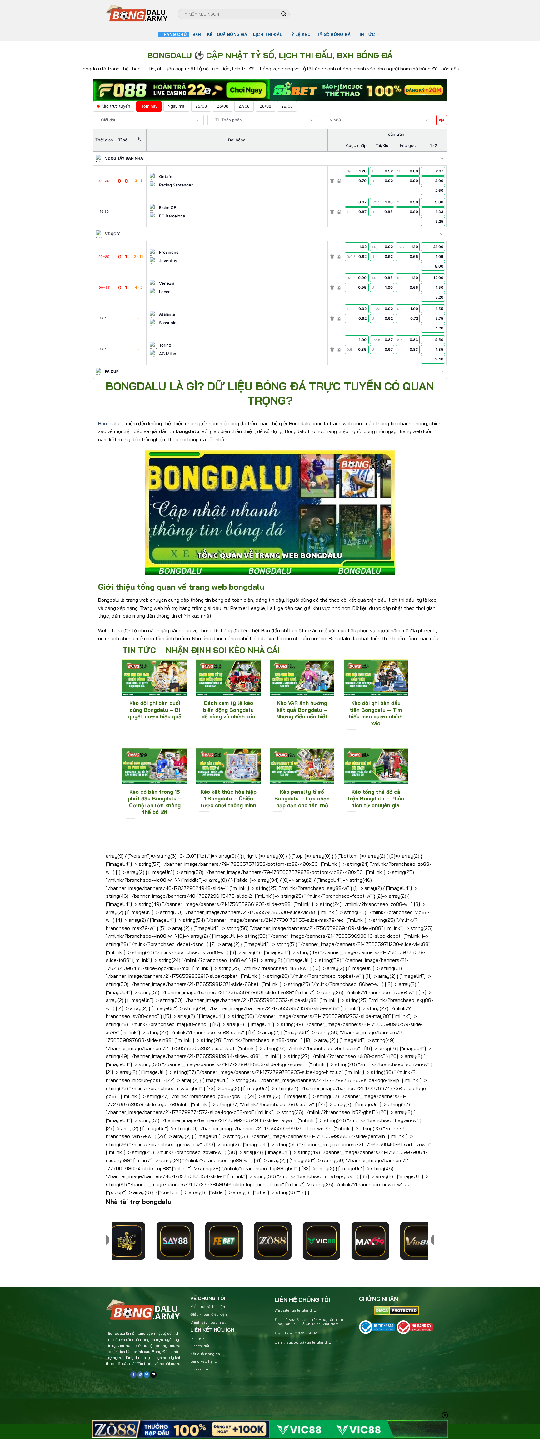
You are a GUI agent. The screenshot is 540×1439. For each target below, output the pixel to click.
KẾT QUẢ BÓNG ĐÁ (227, 34)
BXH (196, 34)
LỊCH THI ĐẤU (267, 34)
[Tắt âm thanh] (441, 120)
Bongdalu (108, 423)
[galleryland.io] (137, 14)
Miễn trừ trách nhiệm (208, 1306)
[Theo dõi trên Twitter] (147, 1374)
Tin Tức (366, 34)
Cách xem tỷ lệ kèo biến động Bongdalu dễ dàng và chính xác (228, 710)
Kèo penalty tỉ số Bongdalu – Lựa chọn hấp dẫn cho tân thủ (302, 798)
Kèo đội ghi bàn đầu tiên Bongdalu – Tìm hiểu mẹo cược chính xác (375, 713)
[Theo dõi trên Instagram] (140, 1374)
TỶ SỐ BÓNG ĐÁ (334, 34)
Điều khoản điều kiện (208, 1314)
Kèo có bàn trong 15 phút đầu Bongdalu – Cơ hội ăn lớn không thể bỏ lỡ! (155, 801)
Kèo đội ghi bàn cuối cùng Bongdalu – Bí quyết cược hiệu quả (155, 710)
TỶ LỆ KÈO (299, 34)
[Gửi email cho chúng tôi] (153, 1374)
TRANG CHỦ (173, 34)
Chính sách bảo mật (208, 1322)
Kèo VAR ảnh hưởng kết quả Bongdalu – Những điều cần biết (302, 710)
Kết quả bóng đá (205, 1353)
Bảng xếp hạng (203, 1361)
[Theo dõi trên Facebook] (133, 1374)
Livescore (199, 1369)
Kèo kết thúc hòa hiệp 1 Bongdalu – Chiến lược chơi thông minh (229, 798)
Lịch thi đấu (200, 1346)
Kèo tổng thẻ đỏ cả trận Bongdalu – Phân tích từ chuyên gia (376, 798)
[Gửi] (284, 14)
